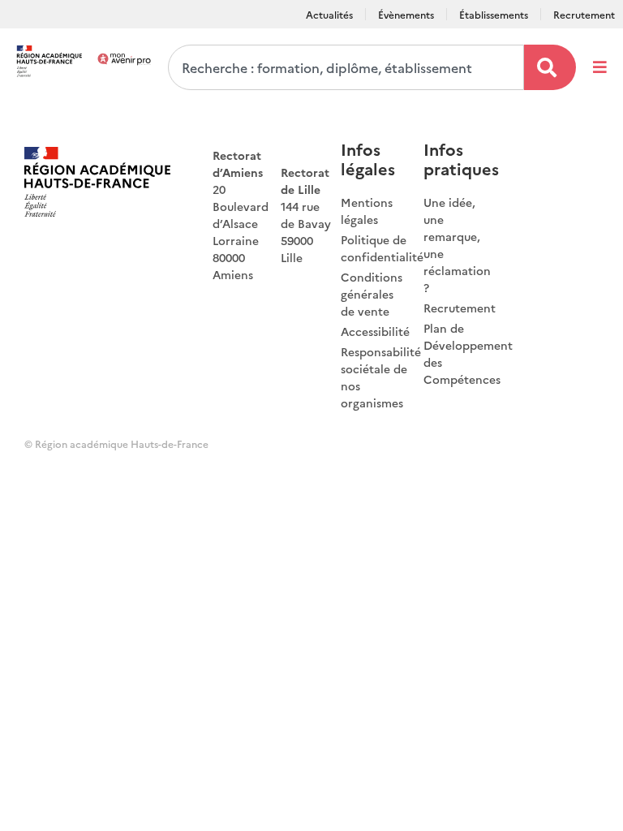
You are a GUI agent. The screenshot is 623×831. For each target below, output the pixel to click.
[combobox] (345, 67)
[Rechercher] (550, 67)
